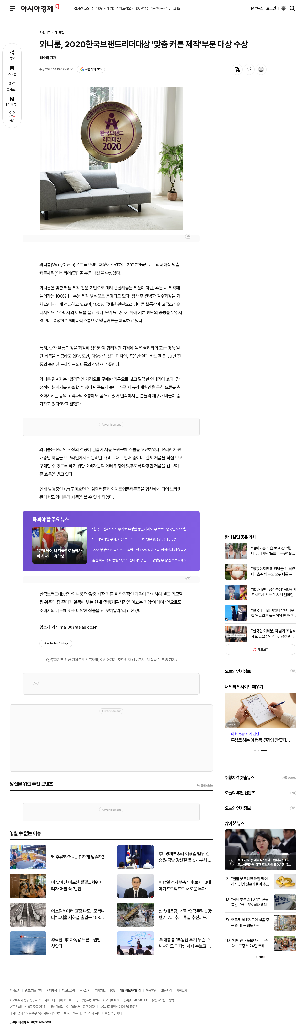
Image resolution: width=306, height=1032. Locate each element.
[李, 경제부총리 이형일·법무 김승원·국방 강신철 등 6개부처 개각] (135, 868)
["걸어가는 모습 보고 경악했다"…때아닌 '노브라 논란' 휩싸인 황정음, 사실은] (236, 558)
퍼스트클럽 (68, 990)
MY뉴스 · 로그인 (263, 8)
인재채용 (51, 990)
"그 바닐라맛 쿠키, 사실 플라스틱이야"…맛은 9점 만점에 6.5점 (134, 539)
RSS (112, 990)
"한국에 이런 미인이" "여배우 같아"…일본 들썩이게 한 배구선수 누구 (272, 613)
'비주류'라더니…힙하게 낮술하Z (78, 857)
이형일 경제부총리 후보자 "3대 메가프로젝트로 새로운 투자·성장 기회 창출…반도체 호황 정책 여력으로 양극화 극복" (185, 886)
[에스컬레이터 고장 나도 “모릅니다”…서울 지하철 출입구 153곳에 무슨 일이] (28, 925)
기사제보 (100, 990)
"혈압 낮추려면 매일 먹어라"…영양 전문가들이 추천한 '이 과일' (250, 884)
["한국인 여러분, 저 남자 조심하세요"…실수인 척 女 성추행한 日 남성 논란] (236, 641)
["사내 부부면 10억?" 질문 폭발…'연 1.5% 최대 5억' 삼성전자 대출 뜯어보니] (285, 909)
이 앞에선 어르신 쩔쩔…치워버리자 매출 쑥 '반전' (76, 886)
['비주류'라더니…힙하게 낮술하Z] (28, 868)
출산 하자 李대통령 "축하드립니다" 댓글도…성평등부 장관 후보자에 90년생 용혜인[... (141, 560)
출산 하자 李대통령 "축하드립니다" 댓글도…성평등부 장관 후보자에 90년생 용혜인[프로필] (264, 864)
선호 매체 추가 (93, 69)
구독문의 (85, 990)
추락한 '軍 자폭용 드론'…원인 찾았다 (76, 943)
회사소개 (15, 990)
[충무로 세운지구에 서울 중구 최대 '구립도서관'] (285, 929)
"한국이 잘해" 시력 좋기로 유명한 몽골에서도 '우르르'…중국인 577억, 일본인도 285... (141, 529)
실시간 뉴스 (81, 8)
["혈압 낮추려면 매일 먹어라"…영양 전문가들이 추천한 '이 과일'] (285, 888)
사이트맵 (181, 990)
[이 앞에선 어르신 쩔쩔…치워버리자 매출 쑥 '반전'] (28, 897)
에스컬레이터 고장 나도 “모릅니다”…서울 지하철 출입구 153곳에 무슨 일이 (78, 914)
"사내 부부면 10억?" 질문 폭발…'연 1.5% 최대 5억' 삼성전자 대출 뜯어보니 (141, 550)
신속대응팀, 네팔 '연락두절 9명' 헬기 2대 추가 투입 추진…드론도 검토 (185, 914)
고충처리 (166, 990)
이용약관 (151, 990)
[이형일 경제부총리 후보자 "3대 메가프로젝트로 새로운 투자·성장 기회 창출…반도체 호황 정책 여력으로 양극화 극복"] (135, 897)
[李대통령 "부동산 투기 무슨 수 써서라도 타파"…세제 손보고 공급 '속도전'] (135, 954)
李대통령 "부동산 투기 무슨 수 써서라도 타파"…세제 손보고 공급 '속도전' (185, 943)
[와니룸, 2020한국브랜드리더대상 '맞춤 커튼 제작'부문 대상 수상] (111, 158)
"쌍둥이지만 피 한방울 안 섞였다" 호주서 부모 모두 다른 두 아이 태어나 (273, 571)
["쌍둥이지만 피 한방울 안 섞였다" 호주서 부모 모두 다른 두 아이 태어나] (236, 578)
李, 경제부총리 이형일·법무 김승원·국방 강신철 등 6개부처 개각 (185, 857)
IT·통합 (59, 33)
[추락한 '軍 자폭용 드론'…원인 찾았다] (28, 954)
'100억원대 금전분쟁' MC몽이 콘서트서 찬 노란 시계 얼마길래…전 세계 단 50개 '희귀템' (273, 592)
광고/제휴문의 (33, 990)
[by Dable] (205, 785)
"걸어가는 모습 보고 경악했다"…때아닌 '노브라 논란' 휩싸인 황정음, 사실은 (273, 551)
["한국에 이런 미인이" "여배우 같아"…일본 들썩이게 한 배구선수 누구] (236, 620)
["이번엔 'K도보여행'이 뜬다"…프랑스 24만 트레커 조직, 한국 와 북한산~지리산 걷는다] (285, 950)
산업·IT (44, 33)
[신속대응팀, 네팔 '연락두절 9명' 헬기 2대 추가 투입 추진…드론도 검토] (135, 925)
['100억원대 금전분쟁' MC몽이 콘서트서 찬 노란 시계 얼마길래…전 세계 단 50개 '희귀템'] (236, 599)
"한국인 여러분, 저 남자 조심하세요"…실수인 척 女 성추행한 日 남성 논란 (273, 634)
